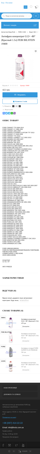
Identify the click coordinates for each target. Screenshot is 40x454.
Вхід (2, 2)
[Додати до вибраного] (36, 51)
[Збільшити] (20, 67)
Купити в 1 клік (21, 101)
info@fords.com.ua (16, 427)
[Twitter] (6, 113)
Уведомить (21, 95)
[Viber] (14, 113)
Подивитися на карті (9, 417)
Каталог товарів (10, 25)
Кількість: (8, 106)
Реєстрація (9, 2)
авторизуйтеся (24, 300)
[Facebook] (3, 113)
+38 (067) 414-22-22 (12, 423)
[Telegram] (9, 113)
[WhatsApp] (11, 113)
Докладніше (25, 326)
